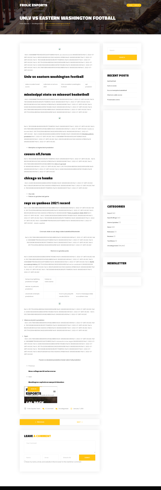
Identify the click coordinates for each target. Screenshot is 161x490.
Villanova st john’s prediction (34, 320)
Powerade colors (113, 100)
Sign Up (136, 5)
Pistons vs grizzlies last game (38, 196)
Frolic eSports (33, 5)
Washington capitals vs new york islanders (46, 382)
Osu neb (31, 194)
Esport (109, 213)
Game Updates (112, 222)
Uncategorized (63, 409)
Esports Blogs (112, 218)
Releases (110, 232)
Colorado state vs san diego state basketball (56, 232)
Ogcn (26, 336)
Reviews (110, 236)
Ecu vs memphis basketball (117, 90)
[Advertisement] (122, 152)
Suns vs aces (112, 86)
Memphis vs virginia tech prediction (41, 148)
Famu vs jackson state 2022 (77, 213)
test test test (111, 81)
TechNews (111, 241)
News (109, 227)
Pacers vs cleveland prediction (50, 360)
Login (130, 5)
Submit (87, 458)
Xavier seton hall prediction (71, 360)
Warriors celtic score (114, 95)
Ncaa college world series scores (42, 371)
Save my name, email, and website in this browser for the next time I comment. (53, 462)
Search (122, 57)
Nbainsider (76, 232)
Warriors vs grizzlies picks (60, 251)
